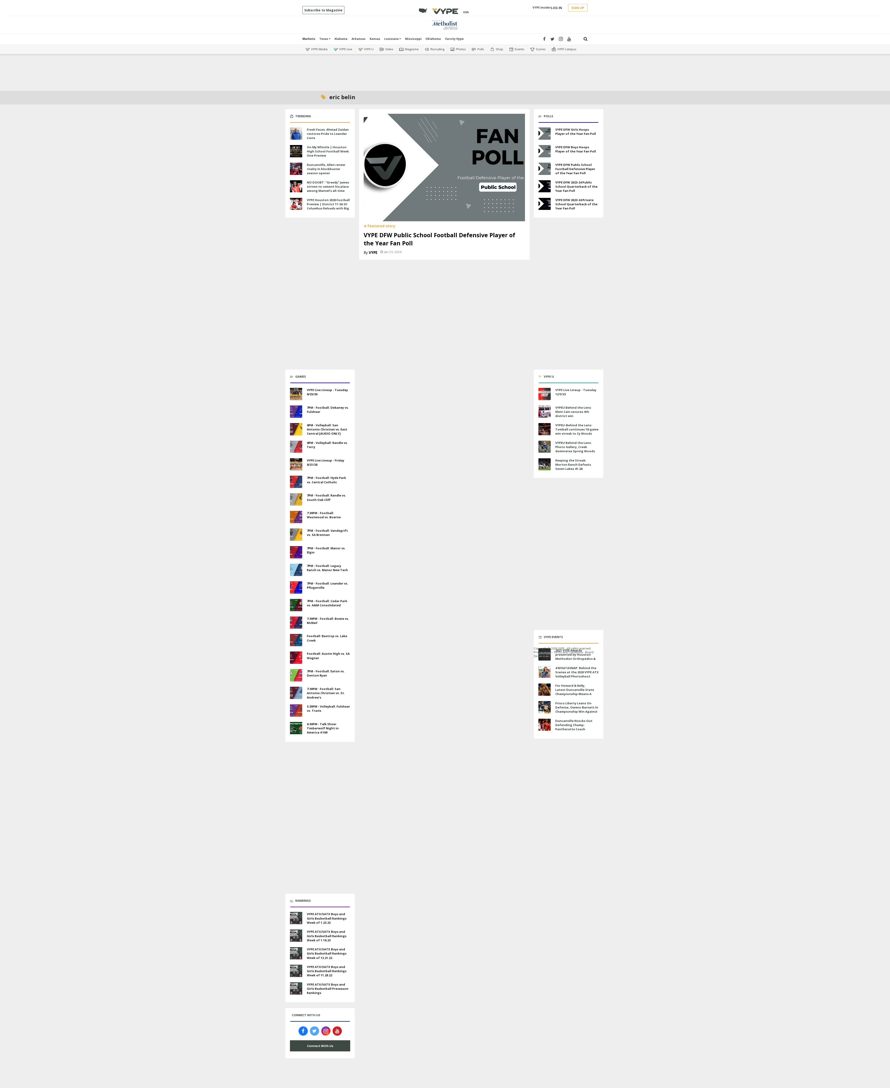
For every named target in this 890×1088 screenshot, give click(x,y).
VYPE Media (319, 49)
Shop (499, 49)
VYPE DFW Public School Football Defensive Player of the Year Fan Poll (575, 169)
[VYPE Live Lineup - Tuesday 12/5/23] (544, 394)
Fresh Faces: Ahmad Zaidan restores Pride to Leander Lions (328, 133)
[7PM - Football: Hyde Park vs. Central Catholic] (296, 481)
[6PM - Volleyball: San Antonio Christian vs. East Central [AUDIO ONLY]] (296, 428)
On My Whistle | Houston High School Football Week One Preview (328, 151)
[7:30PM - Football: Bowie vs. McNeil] (296, 622)
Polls (480, 49)
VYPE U (369, 49)
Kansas (375, 39)
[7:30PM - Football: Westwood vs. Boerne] (296, 516)
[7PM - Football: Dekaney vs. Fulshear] (296, 411)
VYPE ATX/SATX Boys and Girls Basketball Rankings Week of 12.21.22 (326, 953)
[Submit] (586, 39)
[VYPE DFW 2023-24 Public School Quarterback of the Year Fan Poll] (544, 186)
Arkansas (359, 39)
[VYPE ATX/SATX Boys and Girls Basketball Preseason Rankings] (296, 988)
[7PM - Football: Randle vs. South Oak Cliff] (296, 499)
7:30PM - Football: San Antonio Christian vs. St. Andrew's (326, 693)
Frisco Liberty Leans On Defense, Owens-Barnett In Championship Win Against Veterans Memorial (576, 709)
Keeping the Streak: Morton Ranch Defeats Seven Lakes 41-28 (573, 464)
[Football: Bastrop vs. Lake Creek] (296, 639)
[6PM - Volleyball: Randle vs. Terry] (296, 446)
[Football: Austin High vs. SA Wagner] (296, 657)
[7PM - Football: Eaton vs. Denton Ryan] (296, 674)
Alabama (340, 39)
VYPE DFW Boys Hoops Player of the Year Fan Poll (575, 149)
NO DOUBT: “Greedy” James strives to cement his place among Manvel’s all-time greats (328, 188)
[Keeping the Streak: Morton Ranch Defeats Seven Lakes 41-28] (544, 464)
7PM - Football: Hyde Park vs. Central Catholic (326, 480)
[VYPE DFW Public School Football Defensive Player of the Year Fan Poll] (444, 167)
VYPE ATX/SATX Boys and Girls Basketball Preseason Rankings (327, 988)
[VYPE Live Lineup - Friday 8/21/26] (296, 464)
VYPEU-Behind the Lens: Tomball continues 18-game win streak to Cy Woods (576, 429)
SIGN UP (577, 8)
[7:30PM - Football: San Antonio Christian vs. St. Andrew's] (296, 692)
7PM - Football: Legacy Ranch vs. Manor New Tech (327, 568)
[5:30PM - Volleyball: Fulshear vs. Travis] (296, 710)
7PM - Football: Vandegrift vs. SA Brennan (327, 532)
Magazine (412, 49)
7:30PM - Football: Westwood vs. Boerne (324, 515)
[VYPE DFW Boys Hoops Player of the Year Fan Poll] (544, 151)
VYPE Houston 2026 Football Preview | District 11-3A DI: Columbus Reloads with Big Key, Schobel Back (328, 206)
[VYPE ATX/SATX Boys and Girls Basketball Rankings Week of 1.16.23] (296, 935)
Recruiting (437, 49)
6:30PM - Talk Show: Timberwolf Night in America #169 (323, 728)
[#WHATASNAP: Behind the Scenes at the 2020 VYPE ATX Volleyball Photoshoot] (544, 672)
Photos (461, 49)
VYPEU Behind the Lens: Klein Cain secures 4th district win (573, 411)
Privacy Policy (542, 652)
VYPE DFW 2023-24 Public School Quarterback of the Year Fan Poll (576, 186)
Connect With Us (320, 1046)
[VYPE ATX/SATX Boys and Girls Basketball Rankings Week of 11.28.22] (296, 970)
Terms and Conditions (568, 652)
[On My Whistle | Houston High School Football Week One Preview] (296, 150)
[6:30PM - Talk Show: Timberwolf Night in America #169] (296, 727)
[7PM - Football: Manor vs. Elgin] (296, 551)
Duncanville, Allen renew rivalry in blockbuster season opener (326, 169)
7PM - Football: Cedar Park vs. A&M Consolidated (327, 603)
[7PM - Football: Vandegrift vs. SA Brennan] (296, 534)
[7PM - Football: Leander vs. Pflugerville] (296, 587)
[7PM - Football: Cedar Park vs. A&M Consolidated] (296, 604)
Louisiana (391, 39)
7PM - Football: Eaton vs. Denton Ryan (326, 673)
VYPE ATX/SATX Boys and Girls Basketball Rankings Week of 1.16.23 (326, 936)
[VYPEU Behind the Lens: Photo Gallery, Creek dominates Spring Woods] (544, 447)
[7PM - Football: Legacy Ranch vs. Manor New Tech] (296, 569)
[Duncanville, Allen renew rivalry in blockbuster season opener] (296, 168)
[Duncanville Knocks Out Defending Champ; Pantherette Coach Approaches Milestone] (544, 725)
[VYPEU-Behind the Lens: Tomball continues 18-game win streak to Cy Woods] (544, 429)
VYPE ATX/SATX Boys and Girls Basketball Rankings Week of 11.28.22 (326, 971)
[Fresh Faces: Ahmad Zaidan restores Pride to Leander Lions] (296, 133)
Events (519, 49)
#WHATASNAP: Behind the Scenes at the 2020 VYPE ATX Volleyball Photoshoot (577, 672)
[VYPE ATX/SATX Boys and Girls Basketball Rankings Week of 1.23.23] (296, 917)
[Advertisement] (445, 69)
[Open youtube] (569, 39)
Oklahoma (433, 39)
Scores (541, 49)
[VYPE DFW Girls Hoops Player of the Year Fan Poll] (544, 133)
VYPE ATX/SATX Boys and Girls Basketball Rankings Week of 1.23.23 (326, 918)
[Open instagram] (561, 39)
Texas (324, 39)
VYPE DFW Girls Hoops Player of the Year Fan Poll (575, 131)
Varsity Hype (454, 39)
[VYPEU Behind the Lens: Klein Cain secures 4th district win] (544, 411)
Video (389, 49)
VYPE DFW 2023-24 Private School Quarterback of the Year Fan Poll (576, 204)
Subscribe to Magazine (323, 10)
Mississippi (413, 39)
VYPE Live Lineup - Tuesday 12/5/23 (575, 392)
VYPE (373, 252)
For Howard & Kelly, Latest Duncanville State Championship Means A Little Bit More (574, 691)
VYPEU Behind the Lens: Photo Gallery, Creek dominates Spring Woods (575, 447)
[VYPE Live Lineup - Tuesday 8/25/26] (296, 393)
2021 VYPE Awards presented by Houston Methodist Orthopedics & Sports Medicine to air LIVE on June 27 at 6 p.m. (576, 658)
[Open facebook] (544, 39)
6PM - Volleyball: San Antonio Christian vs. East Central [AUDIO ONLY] (327, 429)
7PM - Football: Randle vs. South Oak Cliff (326, 497)
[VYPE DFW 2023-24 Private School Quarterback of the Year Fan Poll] (544, 204)
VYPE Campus (566, 49)
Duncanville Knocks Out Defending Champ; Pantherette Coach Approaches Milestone (573, 727)
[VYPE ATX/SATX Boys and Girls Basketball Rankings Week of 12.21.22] (296, 952)
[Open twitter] (552, 39)
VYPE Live (345, 49)
